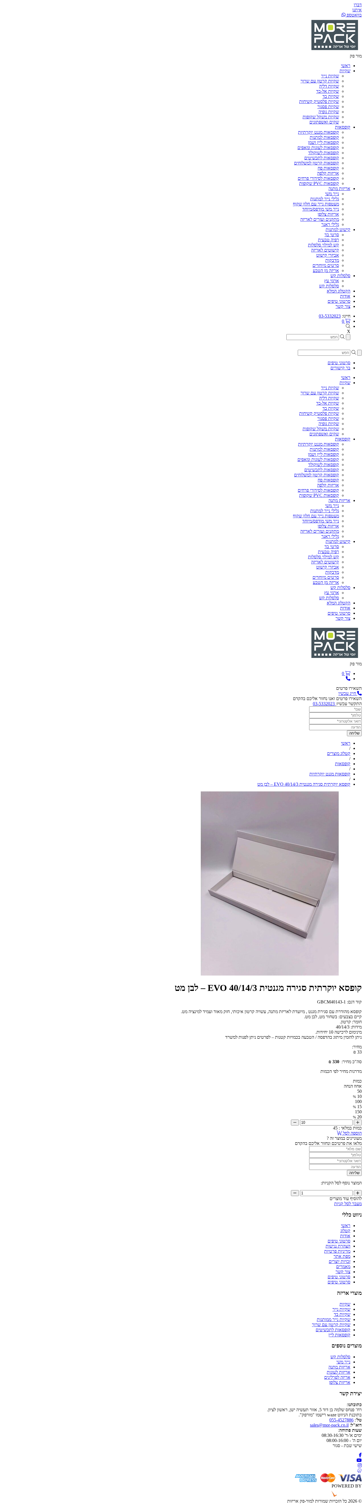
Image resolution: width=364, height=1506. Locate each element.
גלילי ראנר (330, 224)
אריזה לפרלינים (337, 1377)
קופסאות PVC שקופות (319, 183)
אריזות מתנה (339, 1367)
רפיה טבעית (328, 239)
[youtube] (359, 1460)
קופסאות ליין (339, 1334)
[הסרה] (295, 1123)
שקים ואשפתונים (324, 122)
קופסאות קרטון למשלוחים (316, 163)
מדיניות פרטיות (337, 1251)
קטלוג (345, 1230)
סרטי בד (331, 234)
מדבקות (332, 260)
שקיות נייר (330, 75)
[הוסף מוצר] (358, 1123)
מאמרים (343, 1266)
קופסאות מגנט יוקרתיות (318, 132)
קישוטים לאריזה (325, 250)
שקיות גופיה (328, 111)
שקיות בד (330, 96)
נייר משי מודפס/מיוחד (320, 209)
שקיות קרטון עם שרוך (320, 81)
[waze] (359, 1470)
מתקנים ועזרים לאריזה (319, 219)
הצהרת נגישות (338, 1246)
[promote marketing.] (342, 1495)
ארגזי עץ (331, 280)
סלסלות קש (329, 285)
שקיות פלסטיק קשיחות (319, 101)
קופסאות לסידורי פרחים (318, 178)
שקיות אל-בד (327, 91)
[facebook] (360, 1455)
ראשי (345, 1225)
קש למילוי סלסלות (323, 244)
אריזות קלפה (328, 173)
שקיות (345, 1304)
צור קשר (343, 1271)
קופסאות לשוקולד (323, 152)
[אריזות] (335, 50)
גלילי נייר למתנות (324, 198)
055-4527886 (341, 1419)
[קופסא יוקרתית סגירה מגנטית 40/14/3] (270, 974)
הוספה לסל (352, 1133)
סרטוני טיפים (339, 1240)
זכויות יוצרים (339, 1261)
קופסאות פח (328, 168)
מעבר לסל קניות (348, 1203)
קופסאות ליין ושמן (323, 142)
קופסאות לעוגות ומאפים (318, 147)
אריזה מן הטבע (326, 270)
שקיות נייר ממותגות (333, 1319)
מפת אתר (342, 1256)
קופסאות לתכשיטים (321, 157)
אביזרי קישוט (327, 255)
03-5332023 (330, 316)
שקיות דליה (329, 86)
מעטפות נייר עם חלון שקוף (316, 203)
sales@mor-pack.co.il (329, 1425)
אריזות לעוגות (338, 1372)
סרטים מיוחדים (326, 265)
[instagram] (360, 1465)
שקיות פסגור (328, 106)
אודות (345, 1235)
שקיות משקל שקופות (321, 116)
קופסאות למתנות (324, 137)
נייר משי (332, 193)
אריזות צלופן (328, 214)
